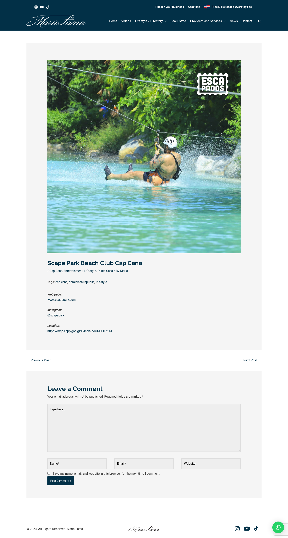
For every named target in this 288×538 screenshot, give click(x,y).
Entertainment (73, 271)
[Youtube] (42, 7)
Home (113, 21)
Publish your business (169, 6)
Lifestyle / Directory (149, 21)
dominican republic (81, 282)
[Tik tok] (48, 7)
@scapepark (55, 315)
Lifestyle (90, 271)
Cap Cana (56, 271)
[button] (165, 21)
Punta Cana (105, 271)
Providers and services (206, 21)
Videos (126, 21)
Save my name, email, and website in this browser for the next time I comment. (106, 473)
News (234, 21)
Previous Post (39, 360)
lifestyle (101, 282)
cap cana (61, 282)
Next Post (252, 360)
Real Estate (178, 21)
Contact (247, 21)
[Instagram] (36, 7)
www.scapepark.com (61, 300)
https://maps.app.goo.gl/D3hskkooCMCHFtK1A (79, 331)
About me (194, 6)
